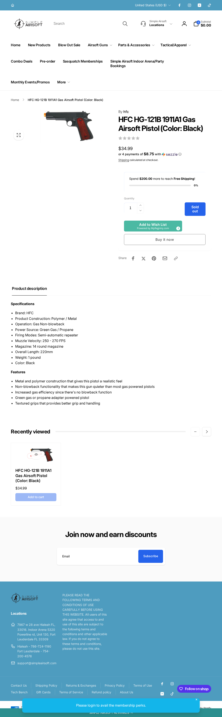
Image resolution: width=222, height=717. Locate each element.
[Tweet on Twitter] (143, 258)
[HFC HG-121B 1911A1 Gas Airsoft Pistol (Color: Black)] (36, 454)
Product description (29, 288)
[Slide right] (206, 431)
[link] (13, 5)
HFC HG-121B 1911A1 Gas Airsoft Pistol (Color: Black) (33, 475)
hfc (123, 111)
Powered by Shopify (200, 708)
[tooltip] (178, 228)
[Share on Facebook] (133, 258)
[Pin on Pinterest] (154, 258)
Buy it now (164, 239)
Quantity (129, 198)
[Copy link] (176, 258)
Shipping (123, 160)
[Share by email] (165, 258)
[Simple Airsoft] (24, 602)
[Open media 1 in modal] (56, 126)
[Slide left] (195, 431)
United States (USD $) (150, 5)
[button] (111, 712)
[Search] (125, 23)
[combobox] (90, 23)
